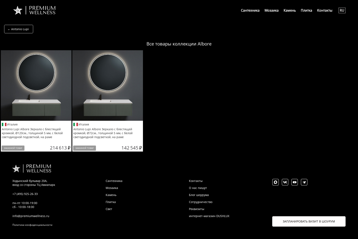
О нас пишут (198, 188)
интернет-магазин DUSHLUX (209, 216)
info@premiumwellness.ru (30, 216)
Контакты (324, 10)
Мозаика (272, 10)
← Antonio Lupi (18, 29)
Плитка (306, 10)
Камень (290, 10)
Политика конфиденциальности (32, 225)
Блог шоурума (199, 195)
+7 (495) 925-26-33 (25, 194)
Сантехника (250, 10)
